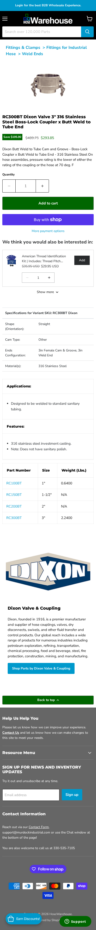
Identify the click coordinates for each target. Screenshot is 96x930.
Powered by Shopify (48, 920)
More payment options (48, 231)
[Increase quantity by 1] (42, 186)
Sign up (72, 794)
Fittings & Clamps (23, 47)
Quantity (8, 174)
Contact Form (39, 827)
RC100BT (14, 483)
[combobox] (41, 31)
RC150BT (14, 494)
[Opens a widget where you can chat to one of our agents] (75, 922)
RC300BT (14, 517)
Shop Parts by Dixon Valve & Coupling (41, 668)
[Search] (87, 31)
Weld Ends (32, 54)
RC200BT (14, 506)
